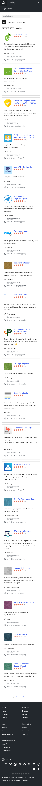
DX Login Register (21, 364)
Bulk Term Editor (20, 295)
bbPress (6, 747)
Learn (4, 724)
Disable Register (20, 634)
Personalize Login (21, 231)
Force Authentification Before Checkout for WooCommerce (23, 70)
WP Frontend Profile (22, 465)
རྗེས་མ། (28, 697)
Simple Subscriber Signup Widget (21, 665)
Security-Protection (22, 263)
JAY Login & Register (22, 531)
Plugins (24, 714)
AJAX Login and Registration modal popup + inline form (26, 136)
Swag (25, 734)
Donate (25, 731)
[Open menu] (39, 3)
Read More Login (21, 393)
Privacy (4, 718)
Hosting (5, 714)
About (4, 707)
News (4, 711)
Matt (4, 744)
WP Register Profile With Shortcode (22, 330)
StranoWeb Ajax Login (23, 428)
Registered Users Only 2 (24, 602)
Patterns (25, 718)
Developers (6, 731)
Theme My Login (21, 34)
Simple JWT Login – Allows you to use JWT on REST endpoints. (25, 102)
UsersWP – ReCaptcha (23, 167)
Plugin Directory (7, 9)
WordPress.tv (8, 734)
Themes (25, 711)
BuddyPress (7, 751)
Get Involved (26, 724)
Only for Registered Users (24, 499)
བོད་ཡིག (9, 760)
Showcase (25, 707)
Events (24, 727)
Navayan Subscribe (22, 568)
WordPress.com (8, 741)
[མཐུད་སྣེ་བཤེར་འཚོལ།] (28, 16)
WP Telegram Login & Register (20, 197)
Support (5, 727)
